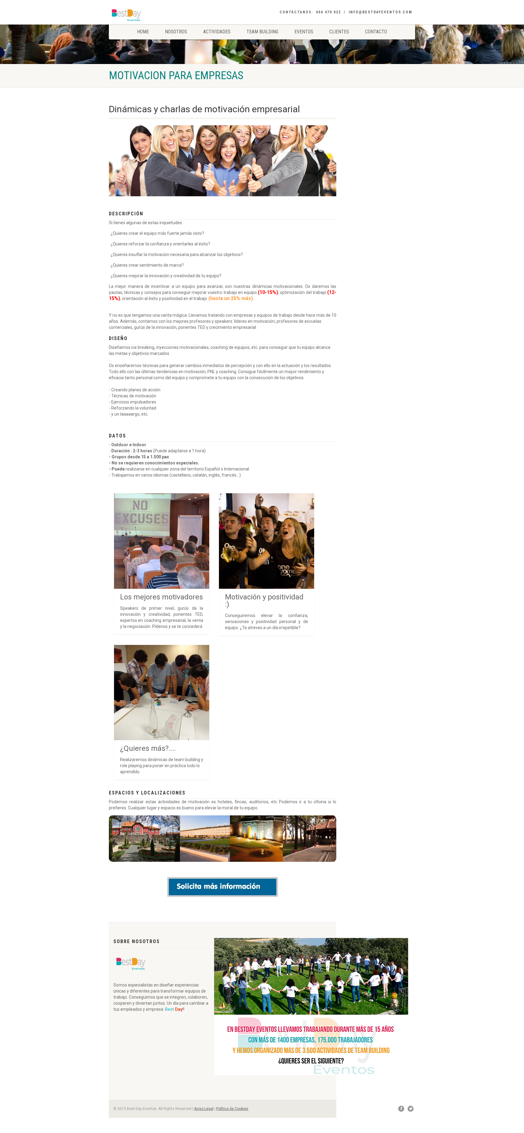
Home (143, 32)
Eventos (303, 32)
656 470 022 (328, 12)
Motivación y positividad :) (264, 601)
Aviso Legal (203, 1109)
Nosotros (176, 32)
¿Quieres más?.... (148, 748)
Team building (262, 32)
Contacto (376, 32)
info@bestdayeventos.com (380, 12)
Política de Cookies (232, 1109)
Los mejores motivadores (161, 597)
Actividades (216, 32)
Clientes (339, 32)
